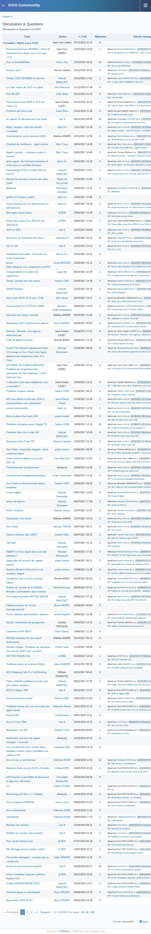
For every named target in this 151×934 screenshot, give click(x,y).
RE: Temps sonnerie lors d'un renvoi (124, 284)
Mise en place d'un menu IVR (22, 416)
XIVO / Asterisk (14, 510)
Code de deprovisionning (19, 340)
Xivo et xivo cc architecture (21, 760)
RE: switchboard (115, 820)
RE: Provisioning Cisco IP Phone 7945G (125, 309)
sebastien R (62, 238)
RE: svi (111, 789)
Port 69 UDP (13, 94)
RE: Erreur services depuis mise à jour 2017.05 (129, 462)
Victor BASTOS (62, 263)
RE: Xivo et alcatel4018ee (119, 66)
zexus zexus (62, 802)
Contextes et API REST (19, 631)
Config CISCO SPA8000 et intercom (25, 78)
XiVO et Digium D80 (17, 690)
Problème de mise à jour (19, 111)
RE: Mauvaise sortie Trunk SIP (121, 445)
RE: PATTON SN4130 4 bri (119, 660)
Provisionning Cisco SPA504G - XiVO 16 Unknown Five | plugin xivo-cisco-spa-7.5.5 (28, 53)
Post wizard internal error (19, 841)
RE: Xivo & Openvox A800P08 (121, 806)
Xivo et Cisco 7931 (16, 722)
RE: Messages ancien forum (120, 216)
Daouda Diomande (125, 492)
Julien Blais (62, 94)
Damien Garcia (62, 510)
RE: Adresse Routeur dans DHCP (123, 538)
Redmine (64, 931)
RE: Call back (114, 546)
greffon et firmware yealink (20, 197)
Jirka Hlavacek (62, 87)
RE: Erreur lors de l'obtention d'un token (125, 241)
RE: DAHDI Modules (117, 292)
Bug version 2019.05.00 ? (20, 900)
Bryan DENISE (62, 892)
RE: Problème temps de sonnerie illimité (125, 668)
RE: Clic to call (114, 249)
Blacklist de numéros (17, 825)
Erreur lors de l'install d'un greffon (24, 866)
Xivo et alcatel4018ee (17, 62)
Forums (7, 16)
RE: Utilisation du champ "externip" (123, 318)
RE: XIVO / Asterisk (116, 514)
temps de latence (15, 501)
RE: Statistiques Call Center (120, 522)
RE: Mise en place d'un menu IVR (122, 420)
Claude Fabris (62, 534)
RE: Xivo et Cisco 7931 (118, 725)
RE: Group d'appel (116, 496)
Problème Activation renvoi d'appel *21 (26, 424)
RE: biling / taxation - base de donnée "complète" (129, 130)
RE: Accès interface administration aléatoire (127, 618)
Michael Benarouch (125, 348)
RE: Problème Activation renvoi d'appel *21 (126, 428)
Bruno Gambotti (124, 49)
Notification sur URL (17, 730)
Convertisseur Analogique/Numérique (25, 475)
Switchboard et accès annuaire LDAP (26, 136)
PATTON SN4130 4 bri (18, 656)
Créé (84, 36)
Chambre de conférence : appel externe (27, 144)
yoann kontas (62, 416)
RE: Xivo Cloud (114, 530)
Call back (11, 543)
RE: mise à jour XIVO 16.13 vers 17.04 (125, 301)
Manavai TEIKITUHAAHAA (129, 306)
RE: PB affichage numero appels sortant (125, 853)
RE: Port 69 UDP (115, 97)
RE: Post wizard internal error (121, 845)
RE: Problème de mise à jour (120, 114)
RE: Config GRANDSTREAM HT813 (124, 887)
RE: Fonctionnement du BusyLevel (123, 471)
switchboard (12, 817)
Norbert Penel (62, 730)
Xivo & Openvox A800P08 (20, 802)
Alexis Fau (62, 62)
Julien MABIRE (62, 664)
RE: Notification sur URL (118, 733)
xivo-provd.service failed (19, 698)
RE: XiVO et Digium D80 (118, 694)
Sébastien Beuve (62, 706)
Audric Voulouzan (62, 475)
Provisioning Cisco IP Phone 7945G (25, 306)
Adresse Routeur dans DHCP (21, 534)
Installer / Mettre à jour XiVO (22, 43)
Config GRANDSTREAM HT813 (23, 883)
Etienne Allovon (124, 136)
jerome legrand (62, 614)
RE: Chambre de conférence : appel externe (127, 148)
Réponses (100, 36)
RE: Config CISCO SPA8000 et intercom (125, 82)
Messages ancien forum (19, 213)
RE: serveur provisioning (119, 412)
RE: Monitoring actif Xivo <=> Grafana (124, 797)
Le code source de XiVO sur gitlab (24, 87)
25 (82, 912)
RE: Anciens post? (116, 74)
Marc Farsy (62, 144)
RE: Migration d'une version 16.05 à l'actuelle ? (128, 772)
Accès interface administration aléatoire (27, 614)
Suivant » (45, 912)
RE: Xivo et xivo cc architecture (122, 763)
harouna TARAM (62, 526)
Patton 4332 (12, 715)
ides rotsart (62, 298)
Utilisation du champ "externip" (22, 315)
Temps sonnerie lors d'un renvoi (23, 281)
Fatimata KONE (62, 760)
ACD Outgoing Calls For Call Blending (26, 672)
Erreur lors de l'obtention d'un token (25, 238)
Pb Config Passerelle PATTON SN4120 (27, 596)
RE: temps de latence (117, 505)
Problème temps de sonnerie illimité (25, 664)
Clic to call (11, 246)
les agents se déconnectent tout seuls (26, 119)
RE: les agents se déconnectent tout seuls (126, 122)
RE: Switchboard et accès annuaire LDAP (126, 139)
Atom (145, 921)
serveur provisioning (17, 408)
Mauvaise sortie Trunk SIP (20, 441)
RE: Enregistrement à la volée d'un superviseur (129, 275)
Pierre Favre (62, 647)
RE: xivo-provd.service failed (120, 702)
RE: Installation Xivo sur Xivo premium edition (128, 582)
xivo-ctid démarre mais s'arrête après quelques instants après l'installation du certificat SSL (27, 751)
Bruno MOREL (62, 323)
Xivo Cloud (12, 526)
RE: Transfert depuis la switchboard (124, 896)
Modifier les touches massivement (24, 833)
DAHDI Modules (14, 289)
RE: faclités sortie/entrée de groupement (125, 626)
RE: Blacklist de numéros (119, 828)
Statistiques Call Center (18, 518)
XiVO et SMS (13, 230)
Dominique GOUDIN (126, 119)
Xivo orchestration (16, 810)
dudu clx (61, 127)
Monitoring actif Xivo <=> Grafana (24, 794)
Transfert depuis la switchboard (23, 892)
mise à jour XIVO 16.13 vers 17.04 (24, 298)
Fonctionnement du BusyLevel (22, 467)
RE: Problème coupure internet (121, 395)
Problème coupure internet (20, 391)
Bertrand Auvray (62, 587)
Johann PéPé (62, 768)
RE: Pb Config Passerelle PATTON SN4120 (127, 600)
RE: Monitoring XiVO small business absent (127, 326)
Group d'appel (13, 492)
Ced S (120, 70)
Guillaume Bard (62, 747)
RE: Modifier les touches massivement (125, 837)
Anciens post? (14, 70)
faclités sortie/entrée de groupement (25, 622)
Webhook (11, 188)
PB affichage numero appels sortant (25, 849)
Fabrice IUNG (62, 281)
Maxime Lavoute (62, 441)
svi (7, 786)
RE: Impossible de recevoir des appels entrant (128, 564)
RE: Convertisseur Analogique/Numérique (126, 479)
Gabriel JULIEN (62, 786)
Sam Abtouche (62, 458)
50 (87, 912)
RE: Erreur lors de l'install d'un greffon (124, 870)
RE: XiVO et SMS (115, 233)
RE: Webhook (114, 191)
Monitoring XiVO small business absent (27, 323)
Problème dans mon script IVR (22, 432)
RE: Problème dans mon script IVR (123, 436)
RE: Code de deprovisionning (121, 343)
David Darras (62, 631)
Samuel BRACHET (125, 78)
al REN (62, 213)
